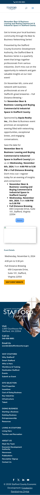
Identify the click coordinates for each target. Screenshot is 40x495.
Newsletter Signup (10, 459)
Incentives (6, 389)
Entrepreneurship (9, 418)
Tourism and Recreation (12, 434)
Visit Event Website (14, 282)
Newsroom (6, 452)
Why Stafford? (8, 357)
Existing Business (9, 415)
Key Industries (8, 396)
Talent (4, 402)
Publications (7, 456)
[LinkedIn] (23, 480)
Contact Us (6, 462)
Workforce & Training (11, 367)
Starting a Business (10, 412)
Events (5, 373)
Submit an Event (9, 377)
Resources (6, 421)
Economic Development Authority (12, 448)
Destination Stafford (10, 370)
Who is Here (7, 364)
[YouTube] (28, 480)
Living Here (7, 431)
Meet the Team (8, 444)
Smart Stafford (8, 360)
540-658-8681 (8, 338)
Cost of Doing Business (12, 393)
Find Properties (8, 386)
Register (19, 220)
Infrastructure (8, 399)
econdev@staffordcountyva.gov (15, 346)
